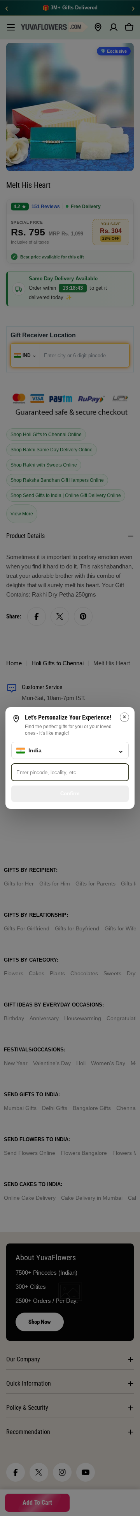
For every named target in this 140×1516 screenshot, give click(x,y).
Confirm (70, 793)
